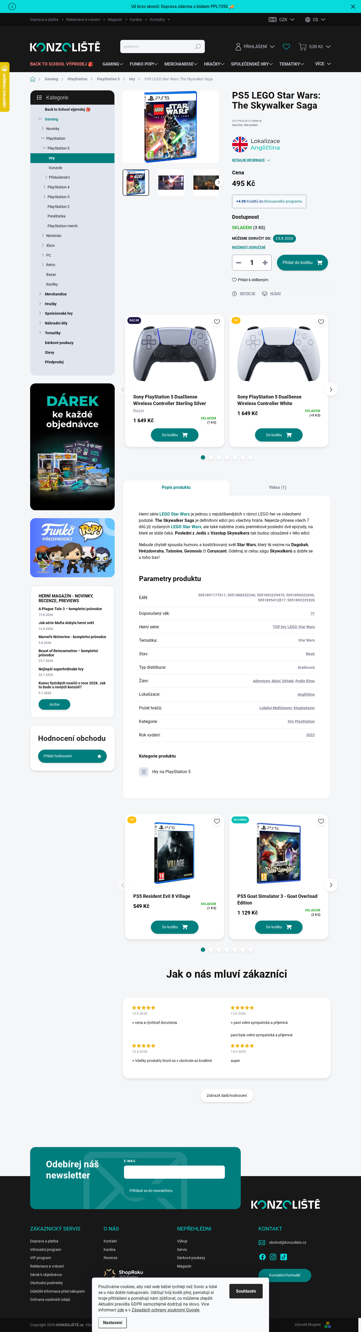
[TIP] (278, 354)
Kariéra (136, 19)
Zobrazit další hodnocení (227, 1095)
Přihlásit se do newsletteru (151, 1191)
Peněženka (57, 216)
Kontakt (110, 1241)
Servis (182, 1249)
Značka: (245, 125)
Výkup (182, 1241)
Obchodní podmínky (46, 1283)
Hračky (51, 304)
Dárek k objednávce (46, 1275)
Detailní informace (248, 160)
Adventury (261, 681)
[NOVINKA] (278, 853)
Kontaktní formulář (284, 1275)
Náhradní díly (56, 323)
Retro (50, 265)
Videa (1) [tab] (277, 487)
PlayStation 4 (59, 187)
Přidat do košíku (298, 262)
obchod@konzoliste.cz (287, 1242)
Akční (276, 681)
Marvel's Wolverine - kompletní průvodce (72, 637)
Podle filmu (305, 681)
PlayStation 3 (59, 197)
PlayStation (55, 138)
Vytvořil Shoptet (308, 1324)
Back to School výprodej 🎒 (67, 109)
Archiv (54, 704)
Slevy (49, 352)
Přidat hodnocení (58, 756)
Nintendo (53, 236)
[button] (203, 457)
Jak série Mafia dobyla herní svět (66, 623)
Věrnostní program (45, 1249)
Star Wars (306, 627)
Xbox (50, 245)
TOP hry (279, 627)
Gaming (51, 119)
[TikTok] (284, 1256)
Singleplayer (304, 708)
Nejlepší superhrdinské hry (61, 669)
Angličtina (306, 694)
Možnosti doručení (248, 247)
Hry (52, 158)
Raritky (52, 284)
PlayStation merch (63, 226)
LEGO (292, 627)
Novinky (52, 129)
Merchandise (56, 294)
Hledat (198, 46)
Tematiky (53, 333)
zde (120, 1309)
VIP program (40, 1258)
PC (48, 255)
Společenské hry (59, 313)
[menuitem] (63, 64)
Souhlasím (246, 1291)
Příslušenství (59, 177)
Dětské (288, 681)
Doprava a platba (44, 19)
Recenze (110, 1258)
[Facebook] (262, 1256)
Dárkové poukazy (59, 343)
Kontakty (157, 19)
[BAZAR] (174, 354)
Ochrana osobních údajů (50, 1299)
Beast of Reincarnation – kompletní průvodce (68, 653)
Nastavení (112, 1322)
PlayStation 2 (59, 207)
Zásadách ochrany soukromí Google (165, 1309)
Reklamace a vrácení (83, 19)
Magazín (115, 19)
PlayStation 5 (59, 148)
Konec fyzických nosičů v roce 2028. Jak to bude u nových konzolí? (72, 685)
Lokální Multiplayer (276, 708)
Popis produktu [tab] (176, 487)
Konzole (55, 168)
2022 (310, 735)
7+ (313, 613)
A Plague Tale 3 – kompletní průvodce (70, 609)
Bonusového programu (283, 201)
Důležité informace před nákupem (57, 1291)
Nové (310, 654)
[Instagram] (273, 1256)
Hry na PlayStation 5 (171, 771)
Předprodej (54, 362)
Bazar (51, 274)
